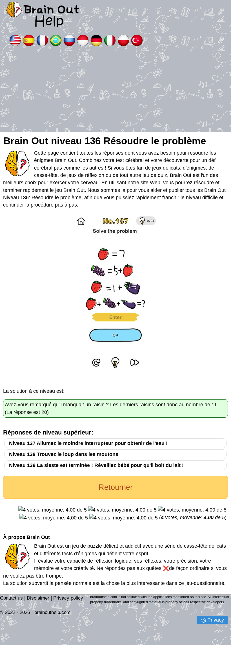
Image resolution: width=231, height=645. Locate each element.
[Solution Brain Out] (42, 39)
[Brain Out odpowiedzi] (123, 39)
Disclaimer (38, 598)
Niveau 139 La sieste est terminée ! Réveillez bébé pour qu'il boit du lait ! (96, 465)
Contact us (11, 598)
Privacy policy (68, 598)
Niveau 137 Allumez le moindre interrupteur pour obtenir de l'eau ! (88, 443)
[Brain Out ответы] (69, 39)
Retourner (116, 487)
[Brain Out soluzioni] (110, 39)
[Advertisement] (115, 89)
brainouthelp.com (52, 612)
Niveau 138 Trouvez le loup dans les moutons (63, 454)
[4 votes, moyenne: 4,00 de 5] (52, 510)
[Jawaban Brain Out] (83, 39)
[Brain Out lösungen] (96, 39)
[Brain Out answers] (15, 39)
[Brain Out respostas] (56, 39)
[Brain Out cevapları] (137, 39)
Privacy (215, 620)
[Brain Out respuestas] (28, 39)
